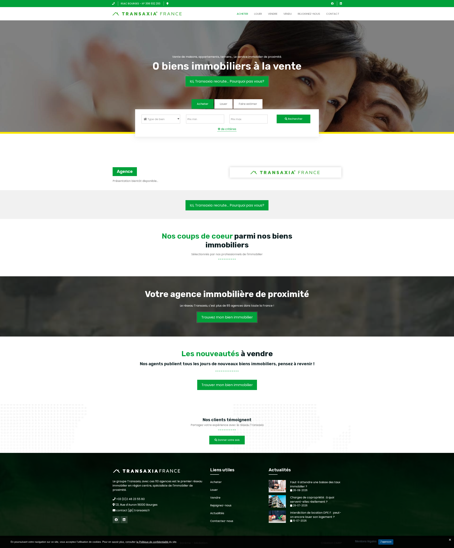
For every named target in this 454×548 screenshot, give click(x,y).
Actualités (217, 513)
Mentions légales (366, 541)
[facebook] (332, 3)
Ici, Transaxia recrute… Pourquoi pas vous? (227, 81)
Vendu (287, 14)
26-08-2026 (300, 490)
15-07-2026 (299, 520)
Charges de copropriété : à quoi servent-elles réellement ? (312, 499)
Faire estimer (248, 104)
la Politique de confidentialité (152, 541)
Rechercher (294, 119)
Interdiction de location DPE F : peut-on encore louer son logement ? (315, 515)
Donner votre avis (228, 440)
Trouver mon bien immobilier (227, 384)
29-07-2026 (300, 505)
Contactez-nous (221, 521)
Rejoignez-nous (309, 14)
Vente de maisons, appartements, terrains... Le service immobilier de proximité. (227, 57)
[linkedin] (341, 3)
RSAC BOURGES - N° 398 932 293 (140, 3)
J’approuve (385, 541)
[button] (161, 119)
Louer (258, 14)
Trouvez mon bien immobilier (227, 317)
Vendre (272, 14)
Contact (332, 14)
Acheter (242, 14)
